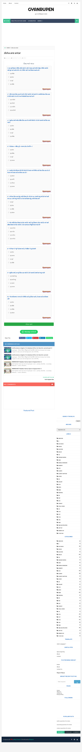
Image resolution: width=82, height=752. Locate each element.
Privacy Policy (60, 694)
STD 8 (59, 517)
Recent (60, 732)
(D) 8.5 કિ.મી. (13, 110)
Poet (59, 498)
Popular (69, 732)
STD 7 (59, 514)
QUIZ (59, 500)
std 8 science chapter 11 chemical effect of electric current (30, 355)
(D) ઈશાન (12, 212)
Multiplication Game (18, 21)
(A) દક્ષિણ (12, 73)
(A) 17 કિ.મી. (12, 99)
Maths (59, 487)
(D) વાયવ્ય (12, 160)
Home (4, 3)
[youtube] (77, 3)
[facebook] (69, 3)
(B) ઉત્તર (12, 77)
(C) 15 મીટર (12, 235)
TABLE (59, 522)
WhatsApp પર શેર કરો (30, 332)
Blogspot (31, 739)
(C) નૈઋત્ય (12, 183)
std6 (59, 519)
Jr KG (59, 484)
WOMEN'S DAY (61, 530)
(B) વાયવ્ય (12, 255)
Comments (76, 732)
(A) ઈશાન (12, 176)
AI (58, 441)
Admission (60, 438)
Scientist (60, 503)
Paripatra (60, 492)
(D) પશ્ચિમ (12, 84)
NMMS (40, 21)
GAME (59, 460)
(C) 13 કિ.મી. (12, 107)
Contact (16, 3)
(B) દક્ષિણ (12, 153)
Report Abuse (61, 672)
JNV (59, 479)
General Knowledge (62, 462)
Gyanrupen (41, 9)
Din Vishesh (61, 443)
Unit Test (60, 528)
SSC (59, 509)
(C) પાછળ (12, 283)
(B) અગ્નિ (12, 179)
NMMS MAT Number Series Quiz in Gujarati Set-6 (27, 362)
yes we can (60, 533)
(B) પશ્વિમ (12, 129)
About (10, 3)
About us (59, 692)
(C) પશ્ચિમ (12, 209)
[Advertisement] (13, 34)
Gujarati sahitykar (62, 473)
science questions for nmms (64, 728)
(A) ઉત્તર (12, 126)
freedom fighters (62, 457)
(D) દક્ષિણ (12, 136)
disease (60, 446)
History (60, 476)
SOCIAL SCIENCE (61, 506)
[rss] (74, 3)
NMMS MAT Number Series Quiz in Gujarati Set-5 (27, 368)
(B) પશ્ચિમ (12, 305)
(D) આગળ (12, 286)
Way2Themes (17, 739)
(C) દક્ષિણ (12, 309)
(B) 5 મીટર (12, 231)
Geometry (60, 465)
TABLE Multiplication (62, 525)
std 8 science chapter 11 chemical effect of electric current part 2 (32, 348)
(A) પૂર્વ (11, 202)
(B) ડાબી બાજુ (13, 279)
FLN (59, 454)
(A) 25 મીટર (12, 228)
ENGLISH (60, 452)
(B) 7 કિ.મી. (12, 103)
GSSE (59, 468)
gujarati (60, 471)
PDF (59, 495)
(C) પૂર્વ (11, 80)
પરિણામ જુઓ (28, 324)
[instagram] (71, 3)
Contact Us (59, 669)
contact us (59, 693)
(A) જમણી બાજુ (13, 276)
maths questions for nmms (63, 721)
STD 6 (59, 511)
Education (60, 449)
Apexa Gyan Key (61, 652)
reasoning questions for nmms (64, 724)
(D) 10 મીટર (12, 238)
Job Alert (60, 481)
